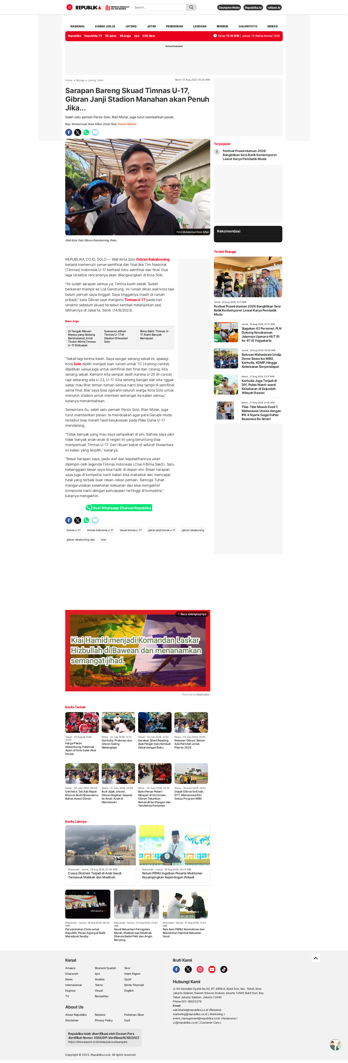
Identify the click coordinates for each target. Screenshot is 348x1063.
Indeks (272, 26)
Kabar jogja (105, 26)
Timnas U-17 (134, 300)
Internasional (73, 985)
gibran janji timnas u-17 (161, 530)
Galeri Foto (248, 26)
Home (68, 80)
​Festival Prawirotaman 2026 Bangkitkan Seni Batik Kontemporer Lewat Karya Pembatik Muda (250, 155)
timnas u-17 (74, 530)
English (129, 990)
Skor (127, 968)
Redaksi (100, 1014)
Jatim (151, 26)
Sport (127, 979)
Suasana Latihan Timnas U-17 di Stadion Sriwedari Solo (116, 336)
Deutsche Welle (229, 7)
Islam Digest (132, 973)
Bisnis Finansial (134, 985)
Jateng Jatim (95, 80)
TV (67, 996)
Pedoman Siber (134, 1014)
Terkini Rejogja (225, 252)
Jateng (131, 26)
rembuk (223, 26)
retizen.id (274, 7)
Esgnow (70, 990)
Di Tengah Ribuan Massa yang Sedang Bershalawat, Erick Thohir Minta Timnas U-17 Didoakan (82, 338)
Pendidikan (174, 26)
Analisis (100, 979)
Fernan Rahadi (127, 124)
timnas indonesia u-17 (100, 530)
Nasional (77, 26)
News (69, 979)
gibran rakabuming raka (80, 539)
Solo (77, 364)
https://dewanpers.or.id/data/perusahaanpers (97, 1041)
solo (103, 539)
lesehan (199, 26)
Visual (99, 990)
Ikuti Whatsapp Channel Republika (122, 508)
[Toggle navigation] (69, 7)
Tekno (99, 985)
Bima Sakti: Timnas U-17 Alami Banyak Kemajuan (154, 334)
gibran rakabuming (193, 530)
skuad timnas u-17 (131, 530)
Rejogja (80, 80)
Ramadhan (102, 996)
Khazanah (71, 973)
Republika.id (253, 7)
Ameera (70, 968)
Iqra (97, 973)
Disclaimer (72, 1020)
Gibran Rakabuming (152, 259)
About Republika (76, 1014)
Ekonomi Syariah (105, 968)
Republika (74, 35)
